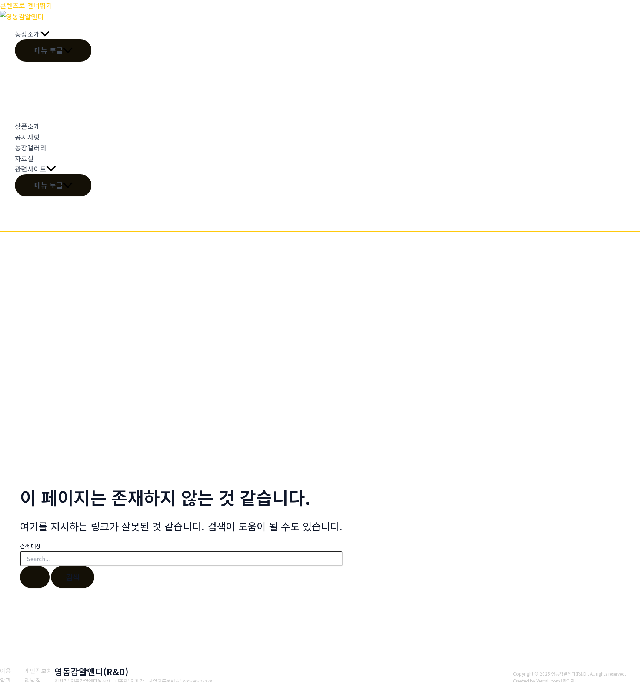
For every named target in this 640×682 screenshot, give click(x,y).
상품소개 (27, 126)
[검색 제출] (35, 577)
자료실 (24, 158)
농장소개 (27, 34)
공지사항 (27, 137)
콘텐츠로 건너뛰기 (26, 5)
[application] (45, 34)
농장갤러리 (30, 147)
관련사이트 (30, 168)
